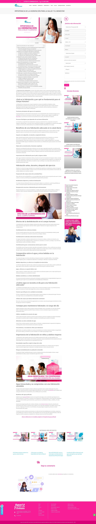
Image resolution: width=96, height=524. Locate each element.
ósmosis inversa (44, 404)
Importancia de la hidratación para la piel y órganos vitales (30, 55)
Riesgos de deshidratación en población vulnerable (28, 84)
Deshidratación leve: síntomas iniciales (26, 63)
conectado (60, 474)
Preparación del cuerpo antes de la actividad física (28, 58)
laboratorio (51, 390)
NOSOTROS (35, 5)
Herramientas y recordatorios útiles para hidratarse (28, 80)
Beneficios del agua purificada (24, 87)
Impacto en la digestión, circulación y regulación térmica (29, 52)
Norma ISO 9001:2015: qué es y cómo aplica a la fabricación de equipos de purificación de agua (73, 172)
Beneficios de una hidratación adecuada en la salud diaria (28, 51)
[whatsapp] (94, 515)
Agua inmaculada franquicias (72, 185)
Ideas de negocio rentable (71, 205)
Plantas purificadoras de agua (72, 207)
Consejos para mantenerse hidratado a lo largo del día (28, 76)
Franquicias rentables (70, 203)
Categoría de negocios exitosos (72, 190)
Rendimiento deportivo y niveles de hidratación (27, 59)
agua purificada (26, 397)
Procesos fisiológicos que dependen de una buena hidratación (30, 50)
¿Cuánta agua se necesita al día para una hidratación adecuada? (29, 72)
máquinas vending (69, 206)
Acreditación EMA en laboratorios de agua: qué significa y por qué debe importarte (75, 454)
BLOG (52, 5)
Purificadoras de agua (70, 210)
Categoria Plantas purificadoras (72, 198)
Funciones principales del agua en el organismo (27, 48)
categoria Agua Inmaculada (71, 187)
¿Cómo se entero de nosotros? (70, 60)
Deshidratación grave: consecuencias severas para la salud (30, 66)
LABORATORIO (46, 5)
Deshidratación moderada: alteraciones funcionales (28, 64)
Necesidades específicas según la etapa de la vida (28, 83)
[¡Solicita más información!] (66, 19)
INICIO (30, 5)
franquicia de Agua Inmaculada (72, 202)
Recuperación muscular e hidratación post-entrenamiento (29, 60)
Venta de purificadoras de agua (72, 215)
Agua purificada (69, 186)
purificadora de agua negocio (72, 209)
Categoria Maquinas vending (72, 194)
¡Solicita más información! (73, 23)
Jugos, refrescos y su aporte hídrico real (26, 70)
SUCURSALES (68, 5)
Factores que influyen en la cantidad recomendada (28, 74)
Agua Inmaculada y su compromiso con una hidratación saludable (30, 86)
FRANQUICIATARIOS (61, 5)
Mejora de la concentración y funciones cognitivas (28, 54)
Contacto (55, 5)
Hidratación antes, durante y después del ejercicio (27, 56)
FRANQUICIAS (40, 5)
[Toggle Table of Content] (43, 46)
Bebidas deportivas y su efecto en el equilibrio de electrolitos (30, 68)
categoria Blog (69, 189)
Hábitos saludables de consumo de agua (26, 78)
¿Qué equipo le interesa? (69, 66)
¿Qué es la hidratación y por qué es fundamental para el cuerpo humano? (31, 47)
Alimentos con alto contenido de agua (26, 79)
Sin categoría (68, 211)
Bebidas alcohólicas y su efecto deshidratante (27, 71)
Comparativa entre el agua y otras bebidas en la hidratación (29, 67)
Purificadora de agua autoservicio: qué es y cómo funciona (73, 119)
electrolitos (18, 116)
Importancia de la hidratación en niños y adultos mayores (28, 82)
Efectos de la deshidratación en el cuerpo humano (27, 62)
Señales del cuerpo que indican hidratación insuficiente (29, 75)
